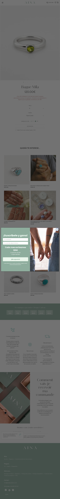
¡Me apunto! (15, 259)
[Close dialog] (57, 229)
